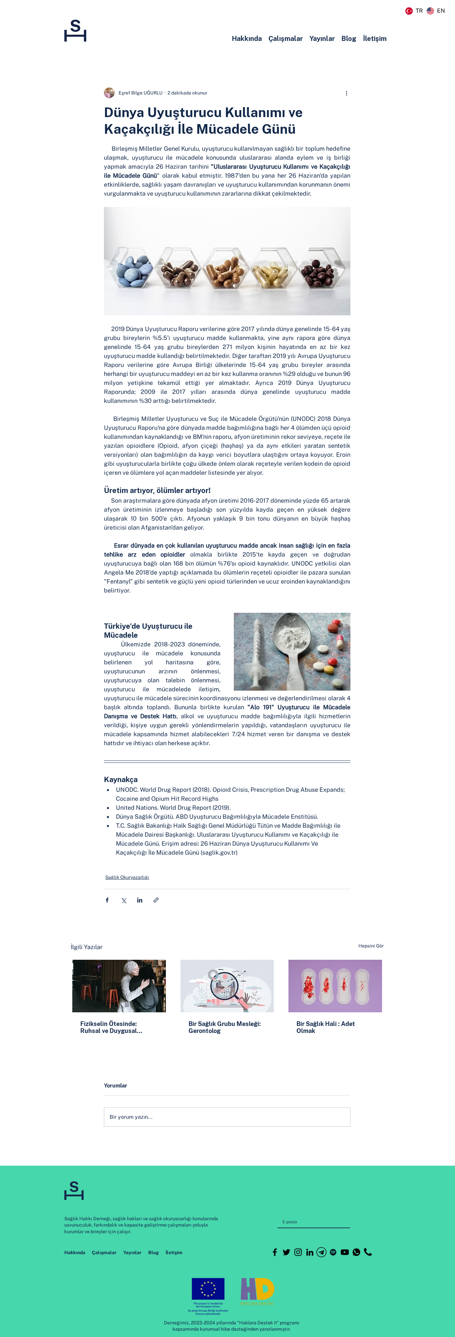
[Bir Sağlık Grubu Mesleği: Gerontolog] (227, 986)
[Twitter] (286, 1252)
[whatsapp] (356, 1252)
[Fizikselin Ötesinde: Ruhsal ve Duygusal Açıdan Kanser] (119, 986)
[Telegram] (321, 1252)
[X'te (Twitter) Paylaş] (123, 900)
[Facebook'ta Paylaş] (107, 900)
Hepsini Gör (371, 945)
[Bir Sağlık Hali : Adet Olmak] (335, 986)
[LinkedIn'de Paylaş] (140, 900)
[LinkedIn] (310, 1252)
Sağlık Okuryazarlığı (127, 877)
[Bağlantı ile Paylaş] (156, 900)
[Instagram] (298, 1252)
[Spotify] (333, 1252)
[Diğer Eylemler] (346, 93)
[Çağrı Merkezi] (368, 1252)
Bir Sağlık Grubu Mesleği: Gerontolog (225, 1027)
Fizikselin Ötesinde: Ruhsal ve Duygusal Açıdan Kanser (108, 1027)
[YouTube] (345, 1252)
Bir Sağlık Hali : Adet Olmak (325, 1027)
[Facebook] (275, 1252)
